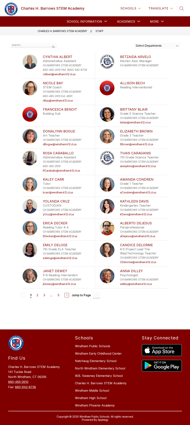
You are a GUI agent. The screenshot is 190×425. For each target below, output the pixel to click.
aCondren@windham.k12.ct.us (138, 192)
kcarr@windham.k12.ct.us (58, 192)
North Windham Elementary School (100, 368)
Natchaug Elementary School (96, 361)
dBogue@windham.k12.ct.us (60, 144)
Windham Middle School (92, 390)
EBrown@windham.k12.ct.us (136, 144)
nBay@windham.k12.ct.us (58, 100)
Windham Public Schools (92, 346)
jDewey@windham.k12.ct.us (59, 283)
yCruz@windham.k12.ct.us (58, 214)
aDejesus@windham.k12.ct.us (137, 236)
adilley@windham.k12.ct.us (136, 283)
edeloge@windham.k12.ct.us (60, 258)
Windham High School (91, 398)
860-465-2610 (18, 382)
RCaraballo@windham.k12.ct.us (61, 170)
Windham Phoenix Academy (95, 405)
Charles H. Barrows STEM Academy (62, 31)
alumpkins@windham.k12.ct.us (138, 166)
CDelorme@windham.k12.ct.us (138, 262)
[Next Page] (67, 295)
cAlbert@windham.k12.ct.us (59, 74)
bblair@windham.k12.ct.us (135, 122)
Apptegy (103, 419)
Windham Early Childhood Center (98, 353)
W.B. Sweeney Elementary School (99, 376)
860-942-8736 (25, 387)
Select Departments (149, 45)
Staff (100, 31)
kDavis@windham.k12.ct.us (136, 214)
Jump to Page (81, 295)
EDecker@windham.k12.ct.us (60, 236)
